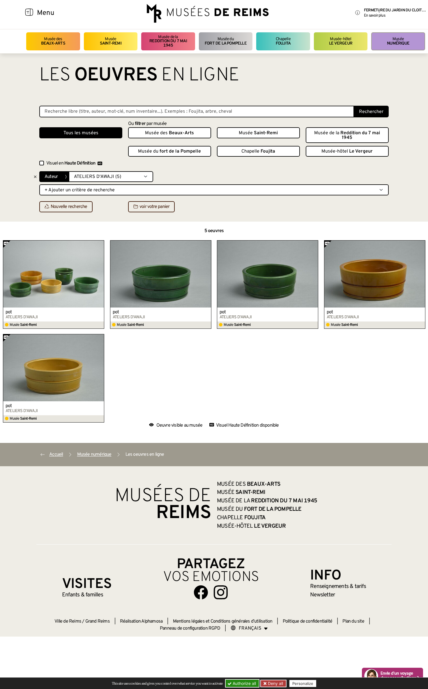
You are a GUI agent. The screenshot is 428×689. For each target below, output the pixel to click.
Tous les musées (80, 133)
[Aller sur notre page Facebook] (201, 592)
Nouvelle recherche (69, 207)
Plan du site (353, 621)
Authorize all (243, 683)
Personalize (302, 683)
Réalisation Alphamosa (141, 621)
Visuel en (70, 163)
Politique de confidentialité (308, 621)
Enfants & (82, 594)
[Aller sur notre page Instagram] (221, 592)
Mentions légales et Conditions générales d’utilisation (223, 621)
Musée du (226, 41)
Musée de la (168, 41)
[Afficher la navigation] (29, 13)
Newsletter (322, 594)
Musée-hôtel (340, 41)
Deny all (275, 683)
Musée (110, 41)
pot (9, 312)
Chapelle (283, 41)
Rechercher (371, 112)
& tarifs (338, 586)
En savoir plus (374, 15)
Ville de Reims (67, 621)
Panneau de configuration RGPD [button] (190, 628)
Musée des (53, 41)
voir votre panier (154, 207)
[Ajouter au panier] (100, 245)
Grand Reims (97, 621)
